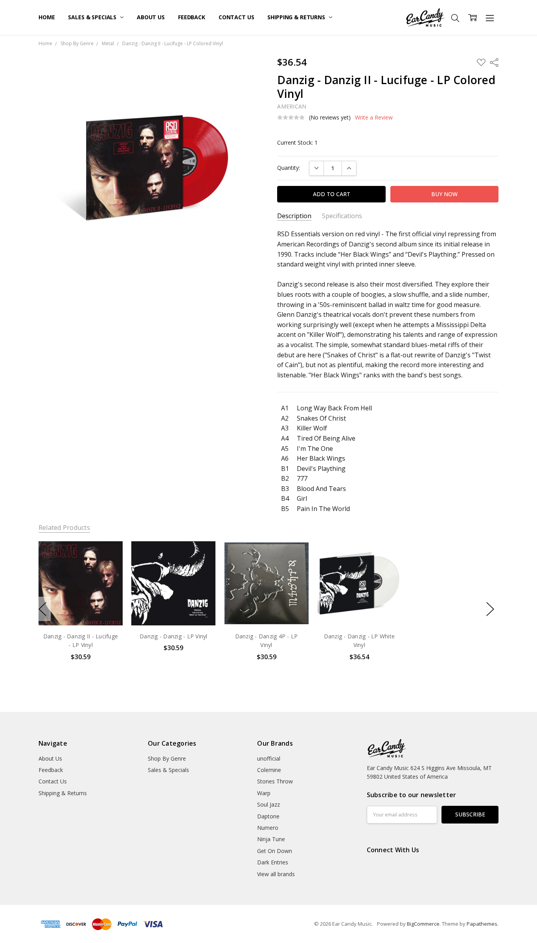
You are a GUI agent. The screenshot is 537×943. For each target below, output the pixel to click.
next (490, 609)
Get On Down (274, 851)
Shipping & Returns (296, 17)
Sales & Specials (93, 17)
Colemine (269, 770)
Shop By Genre (167, 758)
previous (42, 609)
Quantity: (288, 167)
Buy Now (80, 609)
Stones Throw (275, 781)
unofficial (268, 758)
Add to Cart (80, 592)
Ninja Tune (271, 839)
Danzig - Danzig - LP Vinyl (174, 636)
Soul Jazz (268, 804)
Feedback (191, 17)
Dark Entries (272, 862)
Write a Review (374, 117)
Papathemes (482, 923)
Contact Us (236, 17)
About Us (151, 17)
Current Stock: (297, 142)
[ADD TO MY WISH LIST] (108, 567)
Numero (267, 827)
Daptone (268, 816)
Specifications (342, 216)
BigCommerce (423, 923)
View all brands (276, 874)
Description (294, 216)
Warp (263, 793)
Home (47, 17)
